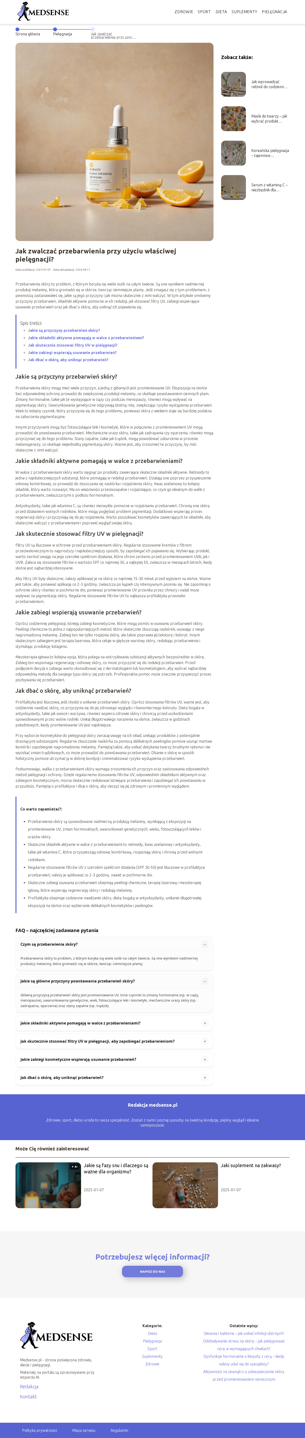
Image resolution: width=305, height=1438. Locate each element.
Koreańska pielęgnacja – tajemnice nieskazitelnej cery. (270, 153)
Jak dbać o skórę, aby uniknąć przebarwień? (68, 360)
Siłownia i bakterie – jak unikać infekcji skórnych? (244, 1333)
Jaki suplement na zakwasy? (251, 1165)
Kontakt (28, 1396)
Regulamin (119, 1430)
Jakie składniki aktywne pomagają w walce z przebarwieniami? (86, 338)
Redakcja (29, 1386)
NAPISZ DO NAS (152, 1271)
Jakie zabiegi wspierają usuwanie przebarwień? (72, 352)
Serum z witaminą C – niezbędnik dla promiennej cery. (269, 188)
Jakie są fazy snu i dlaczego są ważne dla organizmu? (116, 1168)
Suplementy (244, 12)
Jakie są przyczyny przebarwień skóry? (64, 330)
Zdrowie (184, 12)
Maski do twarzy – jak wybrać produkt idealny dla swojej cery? (269, 119)
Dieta (221, 12)
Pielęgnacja (274, 12)
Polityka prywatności (39, 1430)
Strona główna (27, 34)
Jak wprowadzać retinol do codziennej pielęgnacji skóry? (269, 84)
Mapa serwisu (83, 1430)
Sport (204, 12)
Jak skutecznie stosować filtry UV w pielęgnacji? (72, 345)
